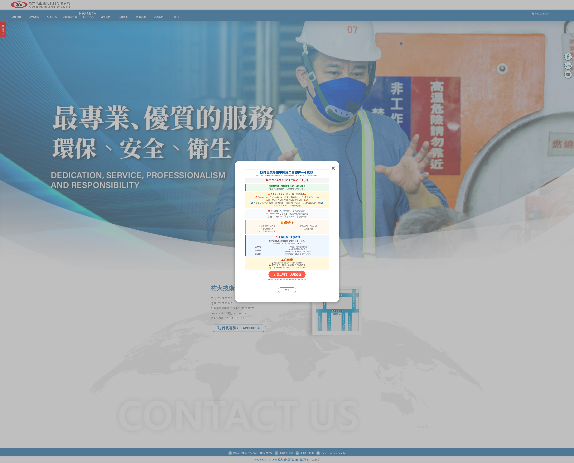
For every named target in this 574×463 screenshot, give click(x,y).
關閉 (287, 290)
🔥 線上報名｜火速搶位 (287, 274)
